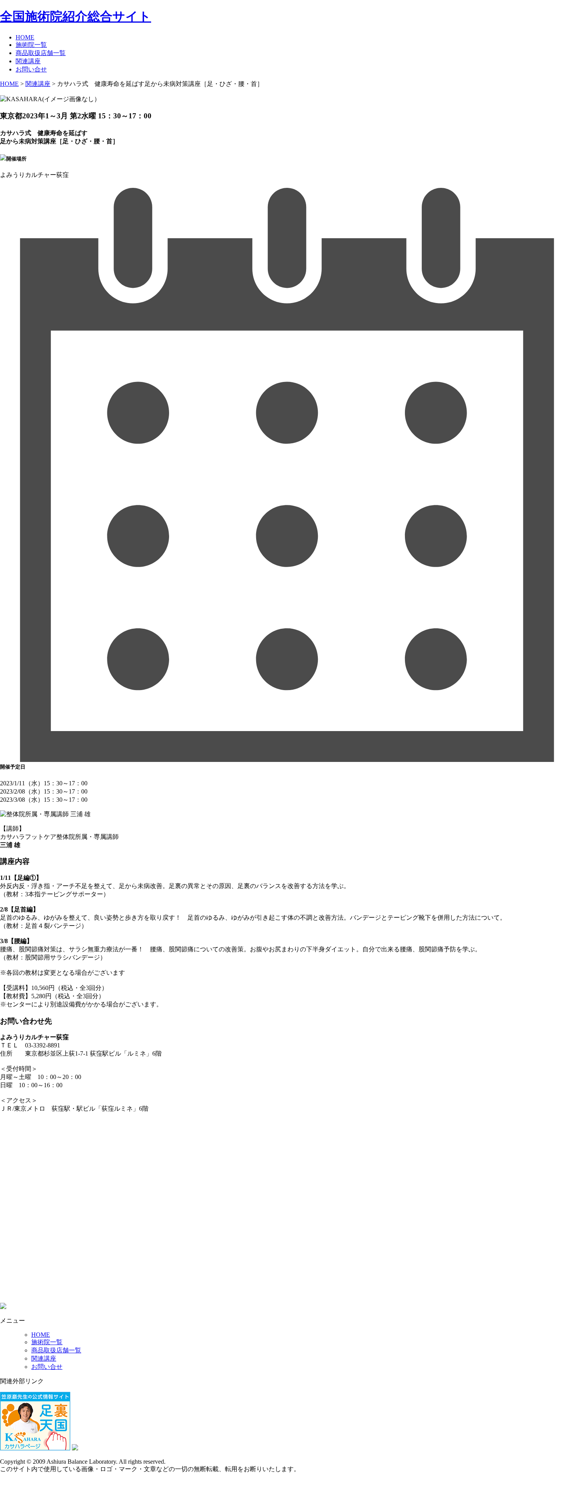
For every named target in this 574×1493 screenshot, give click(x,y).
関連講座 (28, 61)
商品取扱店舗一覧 (41, 53)
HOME (25, 37)
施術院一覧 (31, 44)
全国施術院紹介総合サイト (75, 16)
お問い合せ (31, 69)
